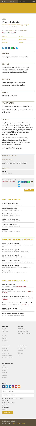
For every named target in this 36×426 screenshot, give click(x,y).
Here (20, 148)
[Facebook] (9, 48)
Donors (4, 373)
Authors (20, 350)
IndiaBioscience (18, 8)
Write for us (21, 329)
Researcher (7, 405)
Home (3, 1)
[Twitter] (3, 48)
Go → (33, 1)
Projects (4, 348)
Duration (4, 42)
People (4, 370)
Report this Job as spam (8, 181)
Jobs (4, 18)
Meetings (5, 350)
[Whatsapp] (11, 48)
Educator (6, 407)
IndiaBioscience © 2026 (9, 421)
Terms (18, 423)
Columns (5, 331)
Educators (21, 353)
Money (21, 36)
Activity (4, 375)
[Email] (14, 48)
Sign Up (4, 423)
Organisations (22, 348)
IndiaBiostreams (7, 358)
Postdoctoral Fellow (9, 403)
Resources (5, 353)
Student (6, 400)
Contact (4, 377)
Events (4, 338)
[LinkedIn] (6, 48)
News (4, 329)
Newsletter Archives (24, 333)
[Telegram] (17, 48)
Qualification (22, 39)
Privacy (23, 423)
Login (9, 423)
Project (4, 36)
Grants (4, 336)
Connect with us (23, 331)
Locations (5, 340)
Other (5, 409)
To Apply (21, 42)
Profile (4, 39)
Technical (11, 30)
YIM (19, 355)
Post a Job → (29, 190)
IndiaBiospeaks (7, 355)
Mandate (5, 368)
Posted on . (9, 180)
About (4, 365)
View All (12, 1)
